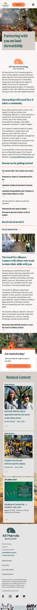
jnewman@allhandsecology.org (22, 157)
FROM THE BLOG (9, 384)
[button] (33, 4)
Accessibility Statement (8, 569)
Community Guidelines (7, 574)
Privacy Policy (5, 565)
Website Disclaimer (7, 560)
